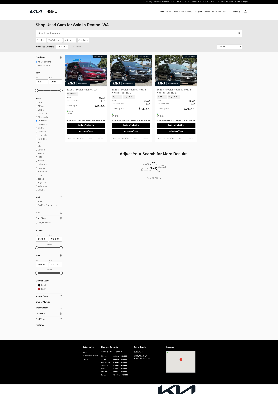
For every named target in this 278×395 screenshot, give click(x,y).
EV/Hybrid (198, 12)
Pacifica (41, 40)
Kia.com (85, 359)
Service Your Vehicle (212, 12)
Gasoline (83, 40)
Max (50, 78)
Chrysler (61, 47)
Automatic (70, 40)
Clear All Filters (153, 178)
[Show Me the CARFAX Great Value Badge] (71, 112)
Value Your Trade (86, 131)
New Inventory (166, 12)
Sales (103, 352)
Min (37, 78)
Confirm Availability (86, 125)
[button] (86, 94)
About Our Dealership (231, 12)
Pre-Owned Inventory (183, 12)
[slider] (36, 90)
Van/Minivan (54, 40)
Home (85, 352)
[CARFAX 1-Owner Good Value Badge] (116, 115)
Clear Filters (75, 47)
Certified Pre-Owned (90, 356)
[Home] (36, 11)
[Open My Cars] (245, 11)
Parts (119, 352)
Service (112, 352)
